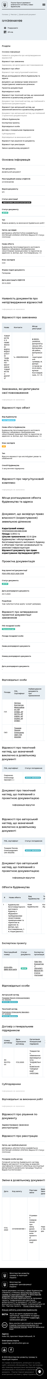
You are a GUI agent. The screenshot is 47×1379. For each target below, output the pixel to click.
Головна (5, 14)
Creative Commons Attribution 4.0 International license (24, 1326)
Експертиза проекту (11, 123)
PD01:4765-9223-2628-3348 (13, 574)
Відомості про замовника (13, 61)
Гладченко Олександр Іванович (15, 1012)
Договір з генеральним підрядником (18, 130)
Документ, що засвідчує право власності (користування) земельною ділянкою (19, 83)
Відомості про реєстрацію (13, 144)
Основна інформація (11, 52)
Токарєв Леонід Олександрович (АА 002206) (19, 732)
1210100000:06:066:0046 (14, 531)
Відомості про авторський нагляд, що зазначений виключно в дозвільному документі (22, 108)
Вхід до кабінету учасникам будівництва (19, 1310)
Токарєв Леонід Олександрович (16, 998)
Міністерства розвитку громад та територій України (21, 1293)
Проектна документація (12, 88)
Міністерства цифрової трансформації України (21, 1295)
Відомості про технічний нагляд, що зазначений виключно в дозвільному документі (23, 96)
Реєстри (14, 14)
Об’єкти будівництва (11, 119)
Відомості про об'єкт (11, 69)
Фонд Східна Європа (32, 1306)
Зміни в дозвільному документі (15, 148)
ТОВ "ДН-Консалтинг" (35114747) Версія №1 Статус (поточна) (39, 968)
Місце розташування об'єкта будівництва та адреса (21, 77)
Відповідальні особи (11, 92)
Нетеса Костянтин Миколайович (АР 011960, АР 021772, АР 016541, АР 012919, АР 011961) (19, 712)
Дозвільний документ (27, 14)
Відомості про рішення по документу (18, 141)
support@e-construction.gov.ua (25, 1318)
